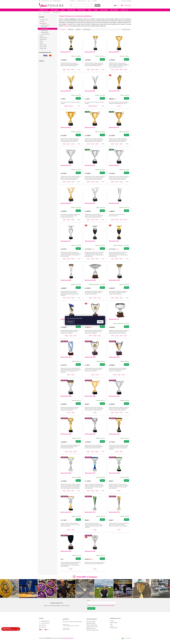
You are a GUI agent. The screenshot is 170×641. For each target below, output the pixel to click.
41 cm (121, 297)
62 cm (68, 258)
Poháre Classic (44, 26)
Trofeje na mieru (43, 48)
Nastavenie (70, 321)
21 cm (117, 335)
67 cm (92, 258)
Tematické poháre (44, 32)
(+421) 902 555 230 (45, 623)
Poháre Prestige (44, 30)
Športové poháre (43, 23)
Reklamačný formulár (90, 628)
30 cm (125, 69)
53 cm (92, 143)
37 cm (117, 69)
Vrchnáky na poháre (45, 34)
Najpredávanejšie (86, 29)
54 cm (117, 412)
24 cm (99, 297)
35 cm (123, 374)
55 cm (88, 69)
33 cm (121, 69)
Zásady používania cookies (92, 626)
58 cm (88, 143)
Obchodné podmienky (90, 621)
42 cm (73, 69)
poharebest (43, 625)
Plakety (41, 41)
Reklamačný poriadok (90, 623)
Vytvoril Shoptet (127, 638)
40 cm (112, 69)
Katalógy (72, 0)
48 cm (64, 69)
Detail (78, 59)
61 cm (97, 258)
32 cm (73, 490)
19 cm (121, 335)
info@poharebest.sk (45, 621)
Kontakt (95, 0)
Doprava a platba (81, 0)
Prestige (66, 26)
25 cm (121, 451)
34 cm (68, 490)
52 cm (117, 143)
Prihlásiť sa (91, 608)
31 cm (71, 568)
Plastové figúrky (43, 44)
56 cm (73, 258)
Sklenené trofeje (43, 39)
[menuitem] (44, 10)
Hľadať (97, 5)
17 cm (125, 335)
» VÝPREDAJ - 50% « (44, 19)
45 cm (121, 143)
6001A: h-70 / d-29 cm (68, 106)
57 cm (112, 219)
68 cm (64, 258)
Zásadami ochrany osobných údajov (107, 605)
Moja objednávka (113, 627)
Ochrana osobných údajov (91, 625)
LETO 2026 (42, 21)
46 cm (97, 69)
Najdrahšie (78, 29)
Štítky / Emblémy (43, 46)
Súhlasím (100, 321)
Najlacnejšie (70, 29)
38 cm (68, 143)
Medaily (41, 35)
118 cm (119, 106)
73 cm (88, 258)
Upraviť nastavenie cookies (67, 638)
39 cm (68, 374)
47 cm (115, 374)
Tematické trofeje (43, 37)
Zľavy (89, 0)
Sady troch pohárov (45, 25)
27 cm (95, 297)
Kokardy (41, 43)
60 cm (64, 297)
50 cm (112, 297)
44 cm (68, 69)
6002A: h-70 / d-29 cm (93, 106)
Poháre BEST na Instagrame (86, 577)
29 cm (73, 374)
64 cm (95, 568)
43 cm (64, 143)
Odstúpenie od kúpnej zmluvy (92, 630)
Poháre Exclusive (44, 28)
